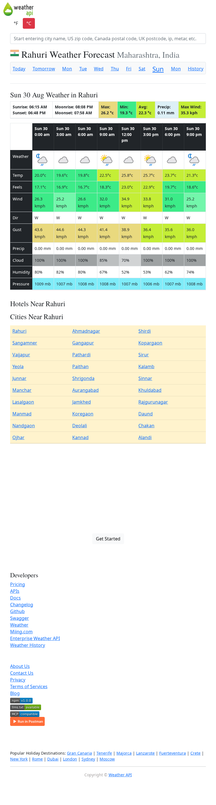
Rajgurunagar (153, 402)
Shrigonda (83, 378)
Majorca (124, 753)
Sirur (143, 355)
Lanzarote (145, 753)
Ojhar (18, 437)
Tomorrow (44, 69)
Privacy (17, 680)
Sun (158, 69)
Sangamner (24, 343)
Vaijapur (21, 355)
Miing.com (21, 632)
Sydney (88, 759)
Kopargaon (150, 343)
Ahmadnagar (86, 331)
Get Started (108, 539)
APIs (14, 591)
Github (17, 611)
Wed (99, 69)
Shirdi (144, 331)
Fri (128, 69)
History (195, 69)
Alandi (145, 437)
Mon (67, 69)
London (70, 759)
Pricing (17, 584)
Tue (83, 69)
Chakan (146, 425)
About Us (20, 666)
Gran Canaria (79, 753)
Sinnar (145, 378)
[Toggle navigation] (209, 9)
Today (19, 69)
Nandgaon (23, 425)
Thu (115, 69)
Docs (15, 598)
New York (19, 759)
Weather (19, 625)
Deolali (79, 425)
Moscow (107, 759)
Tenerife (104, 753)
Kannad (80, 437)
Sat (142, 69)
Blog (15, 693)
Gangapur (83, 343)
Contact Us (21, 673)
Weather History (27, 645)
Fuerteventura (172, 753)
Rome (37, 759)
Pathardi (81, 355)
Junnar (19, 378)
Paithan (80, 366)
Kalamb (146, 366)
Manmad (22, 414)
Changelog (21, 604)
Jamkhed (81, 402)
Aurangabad (85, 390)
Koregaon (82, 414)
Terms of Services (29, 686)
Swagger (19, 618)
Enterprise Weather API (35, 638)
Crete (195, 753)
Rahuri (19, 331)
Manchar (22, 390)
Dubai (52, 759)
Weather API (120, 774)
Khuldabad (149, 390)
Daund (145, 414)
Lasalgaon (23, 402)
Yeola (18, 366)
